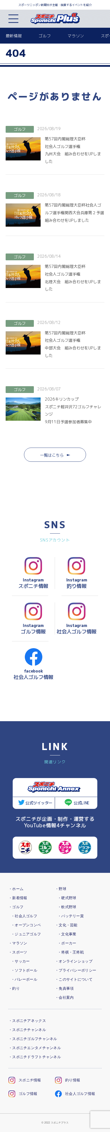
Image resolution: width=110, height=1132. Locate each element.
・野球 (60, 889)
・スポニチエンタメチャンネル (34, 1048)
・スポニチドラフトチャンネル (34, 1057)
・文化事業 (67, 934)
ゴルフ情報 (28, 1094)
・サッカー (20, 961)
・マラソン (17, 943)
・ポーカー (67, 943)
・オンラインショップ (74, 961)
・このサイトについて (74, 979)
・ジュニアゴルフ (26, 934)
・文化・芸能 (66, 925)
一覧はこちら (52, 455)
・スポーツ (17, 952)
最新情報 (14, 35)
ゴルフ (45, 35)
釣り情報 (72, 1080)
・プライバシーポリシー (75, 970)
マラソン (76, 35)
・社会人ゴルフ (24, 916)
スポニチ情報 (30, 1080)
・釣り (14, 988)
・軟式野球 (67, 907)
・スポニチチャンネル (27, 1030)
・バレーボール (24, 979)
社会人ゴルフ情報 (80, 1094)
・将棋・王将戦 (71, 952)
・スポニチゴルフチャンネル (32, 1039)
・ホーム (15, 889)
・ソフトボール (24, 970)
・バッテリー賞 (71, 916)
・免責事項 (64, 988)
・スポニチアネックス (27, 1021)
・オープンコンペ (26, 925)
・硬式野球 (67, 898)
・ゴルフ (15, 907)
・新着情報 (17, 898)
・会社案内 (64, 997)
